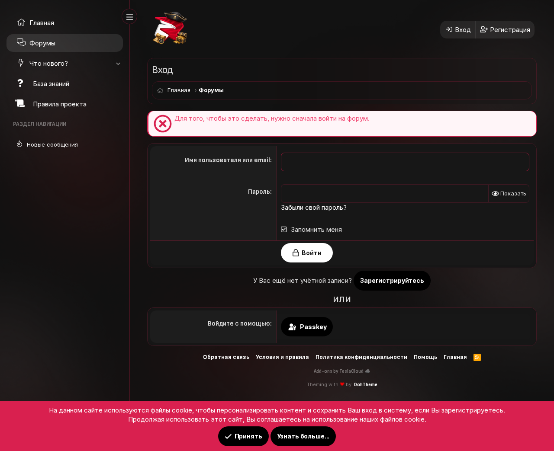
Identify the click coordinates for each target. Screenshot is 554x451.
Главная (455, 357)
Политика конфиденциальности (361, 357)
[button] (118, 63)
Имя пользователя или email (227, 160)
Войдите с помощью (239, 324)
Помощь (425, 357)
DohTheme (365, 384)
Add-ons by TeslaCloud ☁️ (342, 371)
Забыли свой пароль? (314, 207)
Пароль (259, 192)
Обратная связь (226, 357)
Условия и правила (282, 357)
